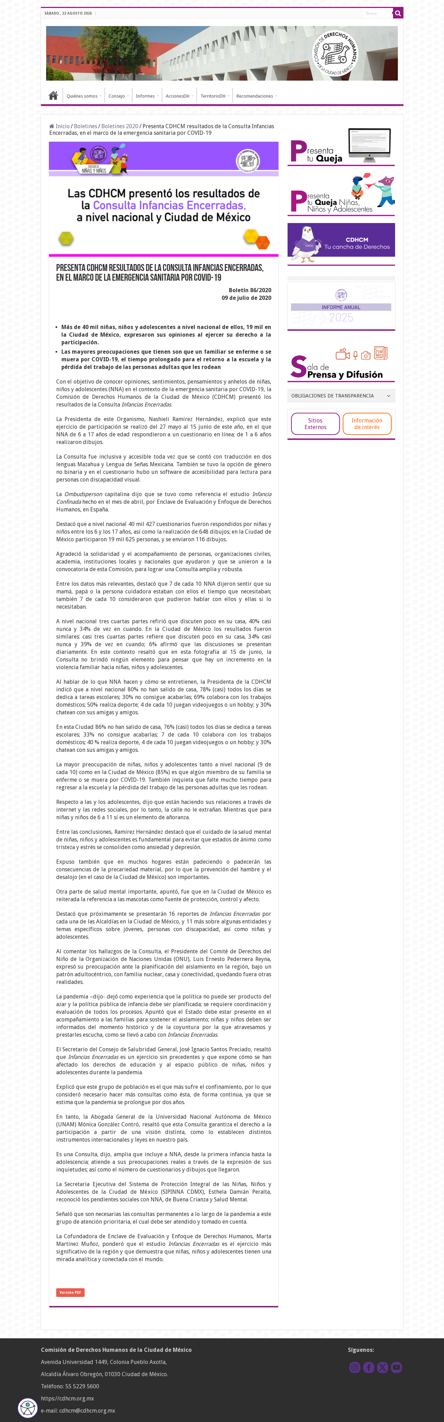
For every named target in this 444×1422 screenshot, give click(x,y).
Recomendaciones (255, 96)
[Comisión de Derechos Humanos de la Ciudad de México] (222, 52)
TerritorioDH (212, 96)
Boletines (85, 126)
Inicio (53, 95)
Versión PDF (70, 1292)
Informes (145, 96)
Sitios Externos (315, 423)
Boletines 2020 (119, 126)
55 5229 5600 (82, 1386)
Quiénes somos (82, 96)
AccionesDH (177, 96)
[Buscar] (398, 13)
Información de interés (367, 423)
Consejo (117, 96)
